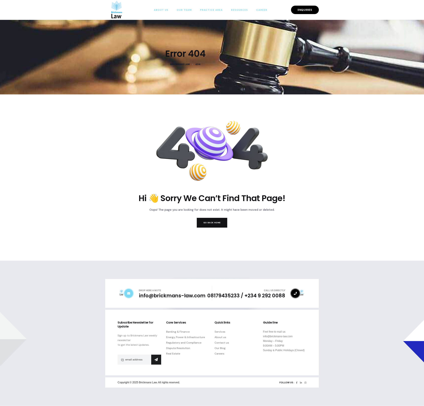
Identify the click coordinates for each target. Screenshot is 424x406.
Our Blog (220, 348)
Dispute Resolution (178, 348)
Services (219, 331)
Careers (219, 353)
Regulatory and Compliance (183, 342)
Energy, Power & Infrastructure (185, 337)
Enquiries (305, 10)
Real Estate (173, 353)
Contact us (221, 342)
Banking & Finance (178, 331)
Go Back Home (212, 222)
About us (220, 337)
